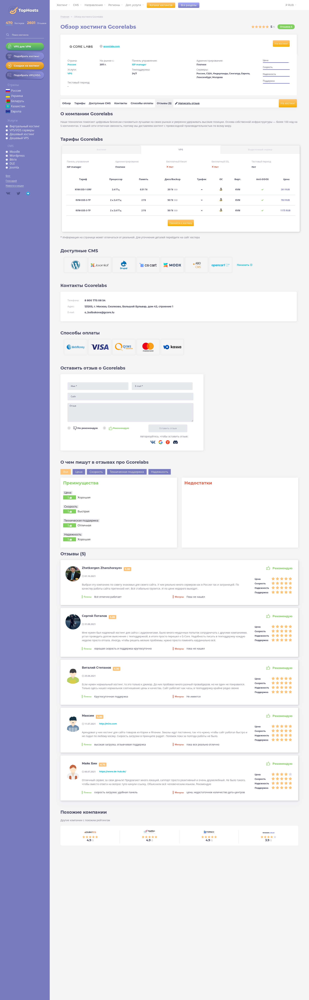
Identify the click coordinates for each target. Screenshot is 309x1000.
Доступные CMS (100, 103)
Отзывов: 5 (286, 26)
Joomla (14, 167)
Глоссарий (11, 180)
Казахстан (18, 106)
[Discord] (175, 442)
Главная (64, 16)
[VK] (154, 442)
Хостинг (62, 5)
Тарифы (79, 103)
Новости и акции (15, 185)
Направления (94, 5)
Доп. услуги (133, 5)
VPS (70, 73)
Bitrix (13, 159)
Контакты (120, 103)
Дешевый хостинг (22, 134)
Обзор (66, 103)
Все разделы (189, 5)
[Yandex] (169, 442)
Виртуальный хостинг (25, 126)
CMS (76, 5)
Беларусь (17, 101)
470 (9, 23)
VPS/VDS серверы (22, 130)
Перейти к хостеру (181, 222)
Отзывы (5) (164, 103)
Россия (16, 91)
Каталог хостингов (161, 5)
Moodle (15, 152)
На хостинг (281, 43)
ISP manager (139, 64)
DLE (12, 163)
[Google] (162, 442)
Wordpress (17, 156)
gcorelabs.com (111, 46)
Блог (8, 175)
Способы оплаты (142, 103)
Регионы (114, 5)
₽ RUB (290, 5)
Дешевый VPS (19, 138)
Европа (16, 111)
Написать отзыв (189, 103)
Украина (17, 96)
